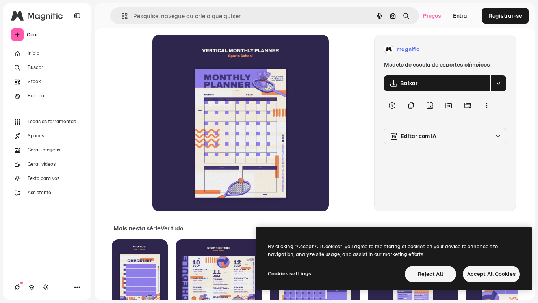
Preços (432, 15)
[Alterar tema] (45, 287)
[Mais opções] (486, 105)
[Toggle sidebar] (77, 15)
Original (203, 49)
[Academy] (31, 287)
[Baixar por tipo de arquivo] (498, 83)
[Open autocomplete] (121, 16)
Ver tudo (172, 228)
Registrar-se (505, 15)
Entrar (461, 15)
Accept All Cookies (491, 274)
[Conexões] (17, 287)
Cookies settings (289, 273)
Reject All (430, 274)
